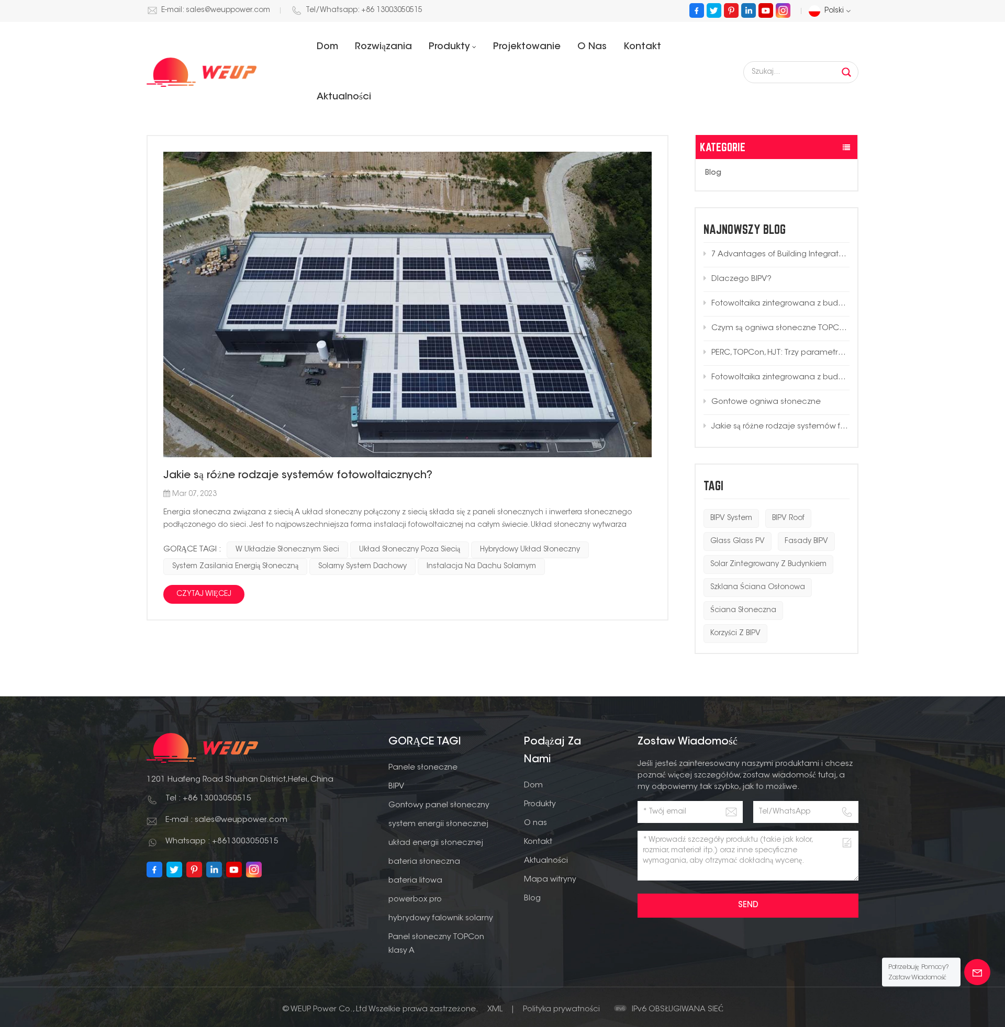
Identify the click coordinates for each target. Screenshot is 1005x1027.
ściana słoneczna (743, 610)
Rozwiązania (383, 47)
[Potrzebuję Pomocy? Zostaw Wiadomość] (977, 972)
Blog (713, 173)
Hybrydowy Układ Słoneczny (530, 550)
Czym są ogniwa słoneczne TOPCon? (780, 328)
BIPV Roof (788, 518)
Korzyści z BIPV (735, 633)
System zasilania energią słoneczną (235, 566)
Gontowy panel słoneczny (438, 805)
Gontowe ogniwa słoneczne (766, 402)
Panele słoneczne (422, 768)
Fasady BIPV (806, 541)
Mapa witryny (550, 880)
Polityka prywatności (561, 1009)
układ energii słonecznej (435, 843)
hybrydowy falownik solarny (440, 918)
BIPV (396, 787)
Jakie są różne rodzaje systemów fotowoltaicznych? (780, 427)
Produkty (449, 47)
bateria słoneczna (424, 862)
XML (494, 1009)
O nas (592, 47)
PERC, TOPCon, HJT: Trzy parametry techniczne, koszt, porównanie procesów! (780, 353)
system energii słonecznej (438, 824)
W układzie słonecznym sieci (287, 550)
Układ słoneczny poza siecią (409, 550)
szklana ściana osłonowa (757, 587)
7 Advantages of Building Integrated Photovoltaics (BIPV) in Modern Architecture (780, 254)
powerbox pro (415, 900)
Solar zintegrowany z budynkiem (768, 564)
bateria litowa (415, 881)
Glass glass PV (737, 541)
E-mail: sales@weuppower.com (215, 10)
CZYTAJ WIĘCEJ (203, 594)
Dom (327, 47)
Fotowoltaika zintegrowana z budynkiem (780, 304)
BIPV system (731, 518)
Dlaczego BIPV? (741, 279)
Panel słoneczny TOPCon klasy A (436, 944)
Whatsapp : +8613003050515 (221, 841)
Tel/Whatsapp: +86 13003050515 (364, 10)
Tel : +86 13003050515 (208, 799)
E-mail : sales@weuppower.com (226, 820)
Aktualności (344, 97)
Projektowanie (527, 47)
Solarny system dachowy (362, 566)
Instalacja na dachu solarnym (481, 566)
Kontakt (642, 47)
